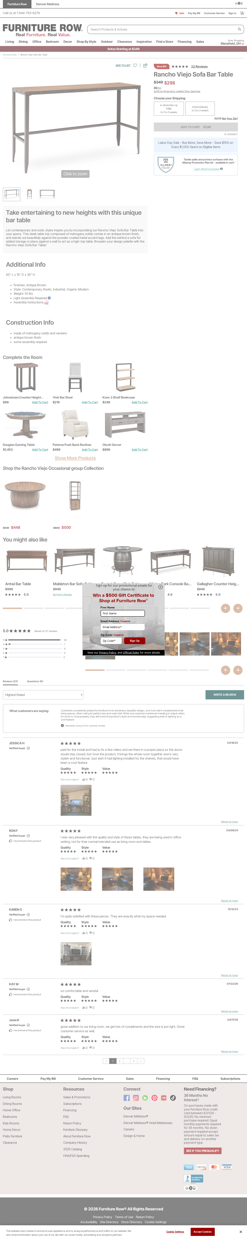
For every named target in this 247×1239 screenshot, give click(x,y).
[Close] (241, 1232)
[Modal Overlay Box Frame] (123, 619)
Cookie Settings (175, 1231)
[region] (123, 1232)
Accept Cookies (203, 1231)
